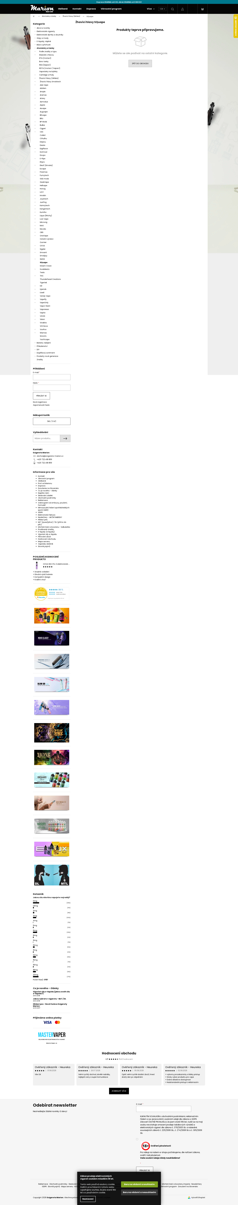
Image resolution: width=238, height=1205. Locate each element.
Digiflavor (44, 148)
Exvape (43, 168)
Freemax (43, 172)
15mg (35, 960)
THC (41, 276)
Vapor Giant (45, 306)
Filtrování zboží (44, 536)
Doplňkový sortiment (46, 353)
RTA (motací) (45, 58)
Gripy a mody (42, 38)
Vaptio (42, 312)
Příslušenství (42, 346)
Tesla (42, 272)
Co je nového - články (47, 490)
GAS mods (44, 178)
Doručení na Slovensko (188, 1186)
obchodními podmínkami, (174, 1116)
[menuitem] (62, 9)
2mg (35, 910)
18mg (35, 970)
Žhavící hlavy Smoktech (50, 81)
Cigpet (43, 128)
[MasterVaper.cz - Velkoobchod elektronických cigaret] (51, 1034)
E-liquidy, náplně (44, 41)
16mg (35, 965)
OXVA (42, 245)
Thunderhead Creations (50, 279)
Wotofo (43, 336)
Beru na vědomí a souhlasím (139, 1184)
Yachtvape (44, 339)
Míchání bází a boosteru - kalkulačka (54, 527)
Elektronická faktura (46, 515)
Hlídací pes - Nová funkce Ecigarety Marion (50, 1005)
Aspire (42, 105)
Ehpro (42, 162)
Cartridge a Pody (46, 75)
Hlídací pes (42, 519)
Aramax (43, 95)
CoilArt (43, 135)
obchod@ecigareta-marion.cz (50, 456)
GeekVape (44, 182)
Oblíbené (42, 481)
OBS (41, 232)
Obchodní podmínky (47, 498)
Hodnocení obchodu (47, 539)
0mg (35, 901)
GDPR (40, 512)
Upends (43, 289)
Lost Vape (44, 219)
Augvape (44, 111)
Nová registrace (40, 402)
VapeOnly (44, 302)
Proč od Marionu (45, 483)
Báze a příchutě (43, 44)
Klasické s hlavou (46, 55)
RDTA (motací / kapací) (49, 68)
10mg (35, 945)
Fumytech (44, 175)
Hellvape (43, 185)
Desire (42, 145)
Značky (40, 359)
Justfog (43, 202)
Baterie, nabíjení (44, 343)
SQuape (43, 262)
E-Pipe (42, 158)
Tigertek (43, 282)
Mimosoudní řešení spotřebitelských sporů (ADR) (53, 508)
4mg (35, 920)
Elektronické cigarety (46, 31)
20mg (35, 974)
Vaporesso (44, 309)
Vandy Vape (45, 296)
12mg (35, 955)
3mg (35, 915)
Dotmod (43, 152)
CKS (41, 132)
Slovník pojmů (44, 546)
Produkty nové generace (47, 356)
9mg (35, 940)
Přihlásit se (41, 396)
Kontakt (41, 476)
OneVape (44, 235)
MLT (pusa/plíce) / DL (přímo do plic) (52, 523)
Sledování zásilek (45, 495)
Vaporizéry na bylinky (48, 71)
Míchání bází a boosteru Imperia (176, 1184)
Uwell (42, 292)
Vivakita (43, 322)
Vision (42, 319)
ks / (51, 421)
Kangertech (45, 209)
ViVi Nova (44, 326)
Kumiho (43, 212)
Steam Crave (45, 266)
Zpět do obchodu (140, 63)
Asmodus (44, 101)
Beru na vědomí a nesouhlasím (139, 1192)
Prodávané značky (46, 529)
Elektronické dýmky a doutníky (50, 34)
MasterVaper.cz (51, 1043)
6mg (35, 930)
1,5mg (35, 906)
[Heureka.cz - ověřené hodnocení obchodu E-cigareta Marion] (51, 594)
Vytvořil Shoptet (198, 1197)
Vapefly (43, 299)
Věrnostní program (46, 478)
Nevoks (43, 229)
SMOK (42, 259)
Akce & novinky (43, 28)
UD (41, 286)
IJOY (42, 192)
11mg (35, 950)
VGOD (42, 316)
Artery (42, 98)
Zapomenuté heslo (41, 405)
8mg (35, 935)
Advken (43, 88)
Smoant (43, 252)
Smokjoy (43, 255)
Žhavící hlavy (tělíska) (49, 78)
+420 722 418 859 (44, 459)
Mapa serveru (44, 541)
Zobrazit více (119, 1091)
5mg (35, 925)
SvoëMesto (44, 269)
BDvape (43, 115)
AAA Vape (44, 85)
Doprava (41, 486)
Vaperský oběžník (45, 544)
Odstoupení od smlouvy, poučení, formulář (52, 504)
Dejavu (43, 142)
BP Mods (43, 121)
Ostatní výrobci (46, 239)
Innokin (43, 195)
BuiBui (42, 125)
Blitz (41, 118)
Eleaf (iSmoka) (46, 165)
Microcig (43, 222)
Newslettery (196, 1184)
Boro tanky (43, 61)
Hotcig (42, 188)
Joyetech (44, 199)
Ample (42, 91)
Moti (42, 225)
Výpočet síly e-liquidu (47, 534)
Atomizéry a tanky (45, 48)
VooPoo (43, 329)
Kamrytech (45, 205)
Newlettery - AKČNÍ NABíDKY (50, 517)
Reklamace (43, 500)
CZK (162, 9)
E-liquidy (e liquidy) (46, 532)
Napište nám (43, 493)
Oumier (43, 242)
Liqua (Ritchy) (46, 215)
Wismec (43, 333)
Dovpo (42, 155)
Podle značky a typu (48, 51)
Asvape (43, 108)
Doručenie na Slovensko (48, 488)
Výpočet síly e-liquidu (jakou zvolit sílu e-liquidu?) (51, 993)
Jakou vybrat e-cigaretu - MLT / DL (49, 999)
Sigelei (42, 249)
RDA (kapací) (45, 65)
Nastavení (88, 1199)
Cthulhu (43, 138)
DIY (38, 349)
